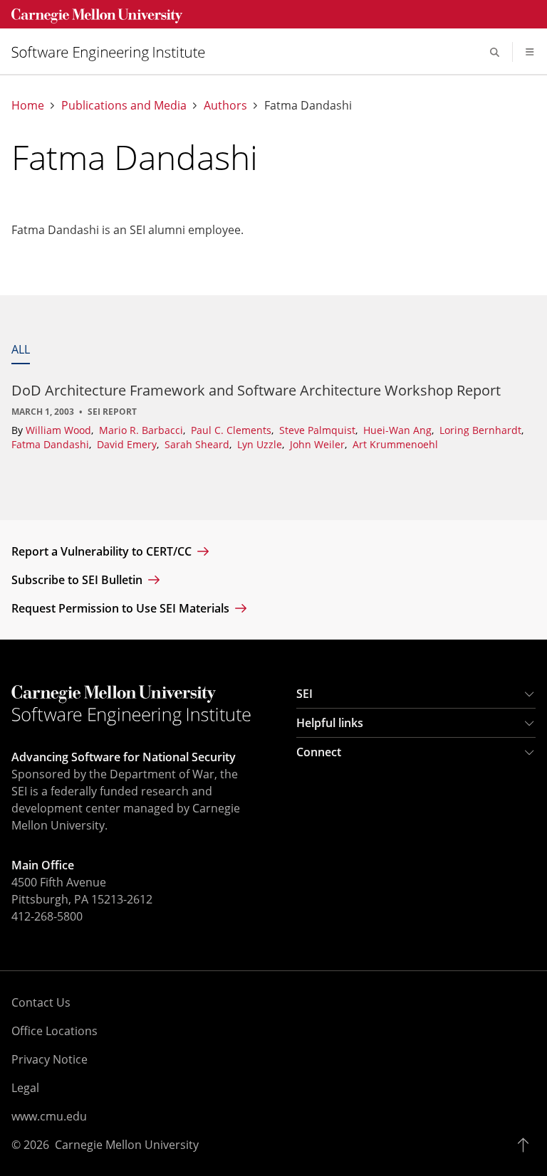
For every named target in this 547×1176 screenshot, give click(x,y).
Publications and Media (124, 105)
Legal (25, 1088)
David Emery (128, 444)
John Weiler (319, 444)
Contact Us (41, 1002)
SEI (304, 693)
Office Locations (54, 1031)
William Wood (60, 430)
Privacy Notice (49, 1059)
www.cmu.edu (49, 1116)
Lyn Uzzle (261, 444)
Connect (318, 752)
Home (27, 105)
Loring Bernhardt (481, 430)
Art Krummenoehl (395, 444)
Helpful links (329, 723)
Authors (225, 105)
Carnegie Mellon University (127, 1145)
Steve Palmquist (318, 430)
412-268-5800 (47, 916)
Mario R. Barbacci (142, 430)
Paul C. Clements (232, 430)
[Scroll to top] (527, 1144)
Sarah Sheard (198, 444)
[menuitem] (114, 52)
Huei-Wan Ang (398, 430)
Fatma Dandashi (51, 444)
